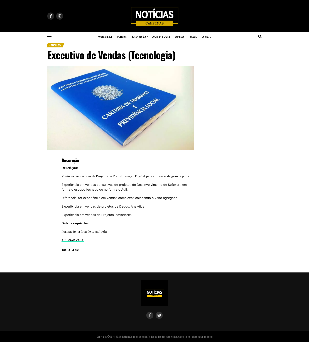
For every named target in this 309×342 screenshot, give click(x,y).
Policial (121, 36)
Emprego (180, 36)
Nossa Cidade (105, 36)
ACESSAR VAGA (73, 240)
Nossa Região (138, 36)
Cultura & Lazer (161, 36)
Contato (206, 36)
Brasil (193, 36)
